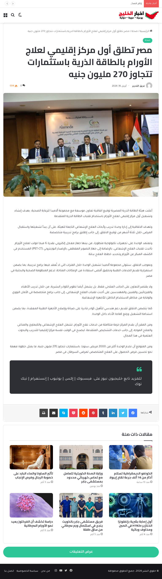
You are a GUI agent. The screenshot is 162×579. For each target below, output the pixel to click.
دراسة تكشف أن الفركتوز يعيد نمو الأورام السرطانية (32, 523)
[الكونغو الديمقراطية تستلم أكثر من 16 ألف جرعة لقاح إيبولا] (130, 457)
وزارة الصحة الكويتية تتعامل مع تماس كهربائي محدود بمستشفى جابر (83, 477)
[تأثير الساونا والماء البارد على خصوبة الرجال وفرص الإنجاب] (31, 457)
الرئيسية (145, 31)
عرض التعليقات (81, 552)
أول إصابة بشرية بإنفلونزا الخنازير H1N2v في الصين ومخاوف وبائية (135, 525)
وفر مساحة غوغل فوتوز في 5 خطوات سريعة (116, 3)
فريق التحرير (138, 86)
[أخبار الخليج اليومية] (139, 15)
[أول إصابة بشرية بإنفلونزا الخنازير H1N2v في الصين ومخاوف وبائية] (130, 505)
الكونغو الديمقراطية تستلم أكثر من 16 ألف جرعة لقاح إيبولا (130, 475)
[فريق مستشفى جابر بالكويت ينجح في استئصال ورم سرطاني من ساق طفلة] (81, 505)
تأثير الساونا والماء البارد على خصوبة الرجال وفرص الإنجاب (33, 475)
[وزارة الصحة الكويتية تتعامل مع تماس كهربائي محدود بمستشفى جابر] (81, 457)
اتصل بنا (9, 571)
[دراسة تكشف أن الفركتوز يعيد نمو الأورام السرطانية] (31, 505)
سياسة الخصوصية (27, 571)
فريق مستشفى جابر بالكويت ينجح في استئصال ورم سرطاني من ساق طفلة (82, 525)
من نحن (45, 571)
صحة (135, 31)
